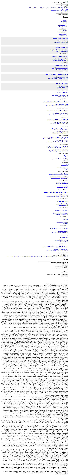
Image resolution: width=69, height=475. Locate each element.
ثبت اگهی (66, 11)
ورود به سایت (65, 266)
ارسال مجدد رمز (59, 266)
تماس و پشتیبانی (32, 7)
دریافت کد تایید (65, 265)
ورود (56, 7)
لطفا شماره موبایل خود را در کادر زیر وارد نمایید (57, 274)
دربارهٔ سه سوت (39, 7)
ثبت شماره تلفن (65, 275)
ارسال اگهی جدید (47, 7)
